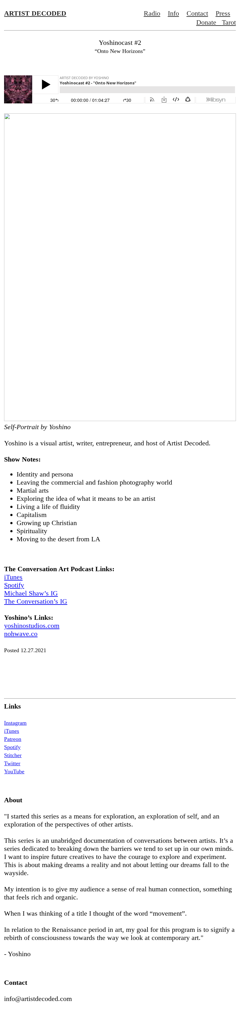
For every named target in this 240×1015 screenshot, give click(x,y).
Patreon (12, 739)
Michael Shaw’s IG (31, 593)
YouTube (14, 771)
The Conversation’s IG (35, 601)
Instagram (15, 723)
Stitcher (13, 755)
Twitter (12, 763)
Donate (209, 22)
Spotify (14, 585)
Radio (152, 13)
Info (173, 13)
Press (223, 13)
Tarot (229, 22)
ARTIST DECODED (35, 13)
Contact (197, 13)
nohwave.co (21, 634)
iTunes (13, 577)
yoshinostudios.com (31, 625)
